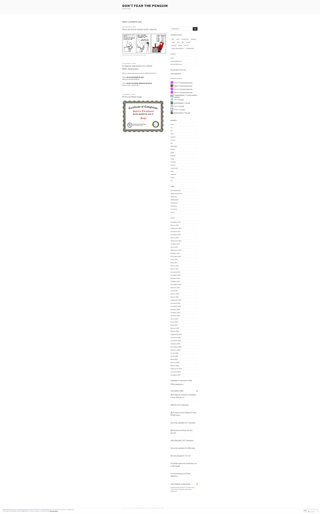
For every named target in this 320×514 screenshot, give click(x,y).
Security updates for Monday (183, 448)
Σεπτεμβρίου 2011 (176, 256)
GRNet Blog (174, 146)
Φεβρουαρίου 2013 (176, 241)
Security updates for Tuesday (183, 423)
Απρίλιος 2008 (175, 362)
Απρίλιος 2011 (175, 265)
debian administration (176, 193)
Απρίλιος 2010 (175, 294)
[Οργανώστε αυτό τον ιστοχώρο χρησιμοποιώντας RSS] (197, 391)
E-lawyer (173, 140)
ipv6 (178, 42)
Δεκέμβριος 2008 (176, 340)
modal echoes (174, 168)
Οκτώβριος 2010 (175, 281)
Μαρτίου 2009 (175, 331)
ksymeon (173, 165)
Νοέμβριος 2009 (175, 309)
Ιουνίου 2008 (174, 356)
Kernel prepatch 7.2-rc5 (181, 456)
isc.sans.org (174, 209)
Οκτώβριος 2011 (175, 253)
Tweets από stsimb (176, 73)
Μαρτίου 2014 (175, 225)
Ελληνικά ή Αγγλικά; (186, 82)
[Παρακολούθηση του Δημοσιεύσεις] (171, 384)
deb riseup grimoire (176, 190)
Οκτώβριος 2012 (175, 244)
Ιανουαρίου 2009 (176, 337)
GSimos (173, 149)
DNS (173, 39)
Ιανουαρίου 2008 (176, 372)
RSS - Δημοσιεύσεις (177, 384)
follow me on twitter (178, 70)
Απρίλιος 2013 (175, 237)
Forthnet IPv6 (174, 203)
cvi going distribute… (179, 95)
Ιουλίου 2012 (174, 247)
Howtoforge (174, 206)
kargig (172, 159)
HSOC (172, 152)
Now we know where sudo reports (139, 29)
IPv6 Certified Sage (132, 97)
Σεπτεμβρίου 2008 (176, 347)
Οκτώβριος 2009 (175, 312)
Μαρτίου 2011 (174, 269)
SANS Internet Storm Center (180, 484)
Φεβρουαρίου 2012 (176, 250)
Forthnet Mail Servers (176, 61)
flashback (193, 39)
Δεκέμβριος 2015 (176, 222)
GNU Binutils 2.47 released (182, 440)
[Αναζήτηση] (195, 29)
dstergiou (173, 137)
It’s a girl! (181, 99)
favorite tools (185, 39)
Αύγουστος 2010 (175, 287)
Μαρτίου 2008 (175, 365)
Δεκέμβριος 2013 (176, 234)
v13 (172, 180)
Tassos (172, 177)
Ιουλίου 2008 (174, 353)
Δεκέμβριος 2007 (176, 375)
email (177, 39)
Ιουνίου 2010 (174, 290)
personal (174, 45)
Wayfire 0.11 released (180, 405)
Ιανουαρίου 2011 (175, 272)
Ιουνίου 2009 (174, 322)
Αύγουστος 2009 (175, 315)
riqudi (172, 171)
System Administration (178, 48)
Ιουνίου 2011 (174, 259)
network (188, 42)
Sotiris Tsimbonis (178, 103)
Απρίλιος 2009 (175, 328)
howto (173, 42)
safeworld (173, 174)
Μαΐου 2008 (174, 359)
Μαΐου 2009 (174, 325)
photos (180, 45)
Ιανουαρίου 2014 (175, 231)
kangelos (173, 155)
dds (171, 130)
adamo (176, 86)
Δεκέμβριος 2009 (176, 306)
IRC (183, 42)
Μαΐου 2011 (174, 262)
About (172, 58)
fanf (172, 143)
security (186, 45)
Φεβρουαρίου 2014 (176, 228)
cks (171, 127)
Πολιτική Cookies (54, 511)
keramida (173, 162)
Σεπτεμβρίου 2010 (176, 284)
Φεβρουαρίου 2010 (176, 300)
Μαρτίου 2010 (175, 297)
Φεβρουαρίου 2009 (176, 334)
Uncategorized (190, 48)
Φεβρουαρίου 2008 (176, 368)
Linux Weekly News (177, 391)
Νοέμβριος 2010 (175, 278)
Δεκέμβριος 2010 (176, 275)
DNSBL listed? (174, 199)
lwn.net (172, 212)
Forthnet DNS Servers (176, 64)
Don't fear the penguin (145, 6)
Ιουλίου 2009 (174, 319)
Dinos (172, 133)
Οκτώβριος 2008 (175, 343)
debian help (174, 196)
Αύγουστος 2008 (175, 350)
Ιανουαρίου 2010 (175, 303)
